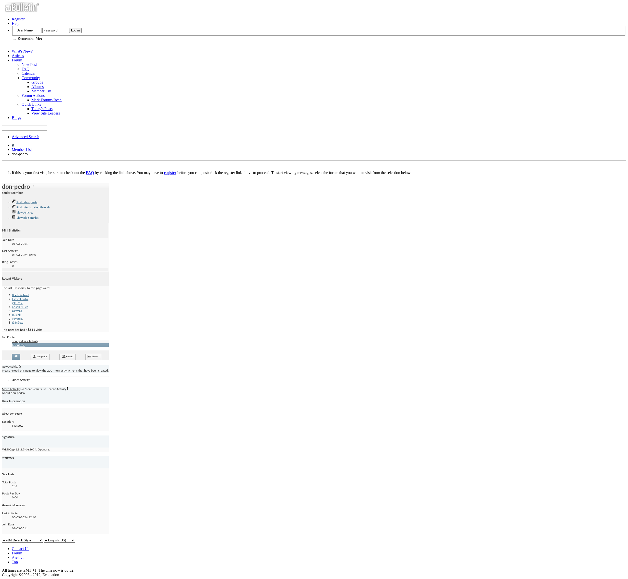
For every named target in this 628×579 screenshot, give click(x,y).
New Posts (30, 64)
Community (31, 78)
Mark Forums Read (46, 100)
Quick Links (31, 104)
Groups (37, 82)
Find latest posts (26, 202)
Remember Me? (29, 38)
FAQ (25, 69)
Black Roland (20, 295)
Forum (17, 60)
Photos (95, 357)
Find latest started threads (33, 207)
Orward (17, 311)
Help (15, 23)
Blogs (16, 118)
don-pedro (42, 357)
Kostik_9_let (20, 307)
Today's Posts (41, 109)
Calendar (29, 73)
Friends (69, 357)
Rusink (16, 315)
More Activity (11, 389)
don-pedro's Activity (25, 341)
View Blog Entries (27, 217)
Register (18, 19)
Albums (37, 87)
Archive (18, 557)
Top (15, 562)
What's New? (22, 51)
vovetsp (17, 318)
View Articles (24, 212)
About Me (18, 345)
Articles (18, 56)
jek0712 (17, 303)
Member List (41, 91)
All (16, 356)
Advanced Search (25, 137)
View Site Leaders (45, 113)
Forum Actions (33, 95)
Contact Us (20, 549)
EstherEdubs (20, 299)
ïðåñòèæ (17, 322)
